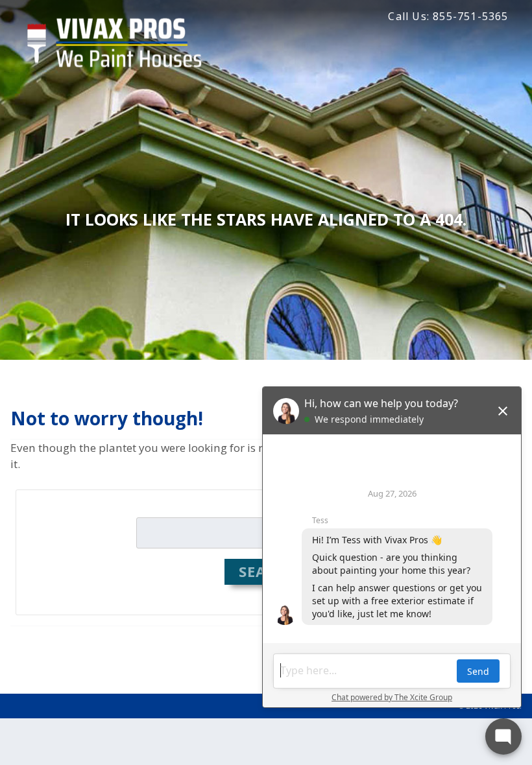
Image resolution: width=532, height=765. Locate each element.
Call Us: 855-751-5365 (448, 16)
